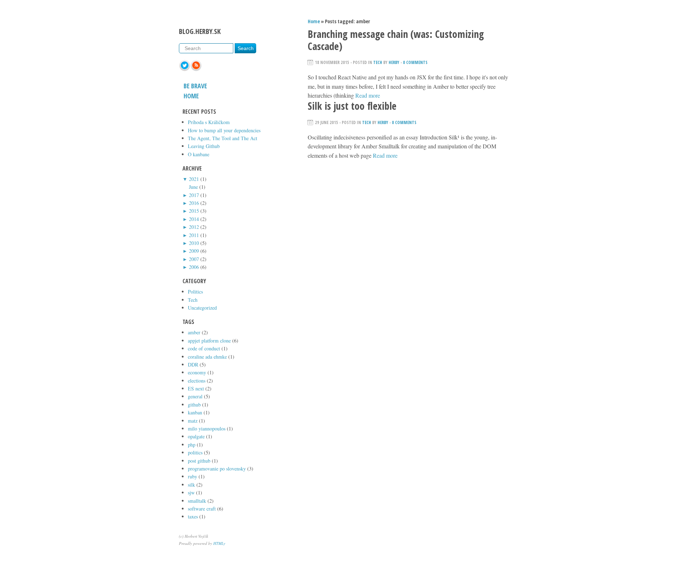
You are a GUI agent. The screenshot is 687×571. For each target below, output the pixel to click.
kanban (195, 412)
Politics (195, 291)
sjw (191, 492)
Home (191, 96)
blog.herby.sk (200, 31)
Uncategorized (202, 307)
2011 (194, 235)
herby (394, 62)
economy (197, 372)
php (191, 444)
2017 (194, 195)
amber (194, 332)
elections (196, 380)
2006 (194, 267)
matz (193, 420)
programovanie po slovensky (217, 468)
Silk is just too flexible (352, 106)
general (195, 396)
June (193, 186)
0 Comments (415, 62)
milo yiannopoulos (206, 428)
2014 (194, 219)
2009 (194, 250)
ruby (192, 476)
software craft (202, 508)
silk (191, 484)
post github (199, 460)
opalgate (196, 436)
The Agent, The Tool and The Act (222, 138)
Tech (193, 299)
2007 (194, 259)
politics (195, 452)
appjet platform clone (209, 340)
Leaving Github (204, 146)
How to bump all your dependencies (224, 130)
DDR (193, 364)
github (194, 404)
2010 (194, 243)
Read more (367, 95)
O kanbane (198, 154)
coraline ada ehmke (207, 356)
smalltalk (197, 500)
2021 (194, 179)
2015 (194, 210)
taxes (193, 516)
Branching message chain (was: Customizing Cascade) (396, 40)
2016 (194, 203)
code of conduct (204, 348)
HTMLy (219, 543)
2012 (194, 226)
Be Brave (195, 86)
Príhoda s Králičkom (209, 122)
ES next (196, 388)
